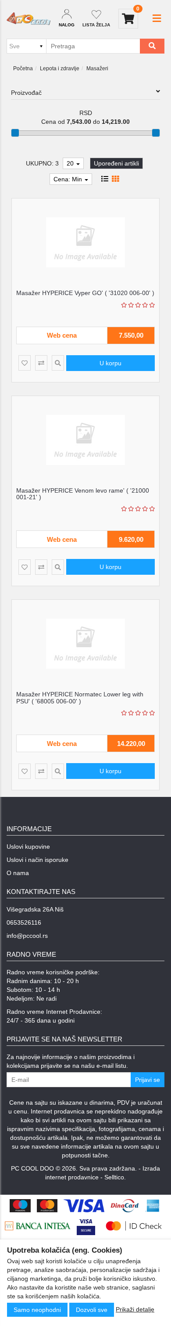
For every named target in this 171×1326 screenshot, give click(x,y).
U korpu (110, 363)
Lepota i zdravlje (59, 68)
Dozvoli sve (91, 1309)
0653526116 (24, 922)
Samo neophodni (37, 1309)
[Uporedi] (41, 363)
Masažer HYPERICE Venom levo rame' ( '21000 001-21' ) (82, 494)
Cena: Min (68, 179)
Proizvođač (26, 92)
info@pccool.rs (27, 935)
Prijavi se (147, 1079)
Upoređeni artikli (116, 163)
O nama (18, 872)
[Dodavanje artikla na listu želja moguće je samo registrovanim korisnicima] (24, 363)
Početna (23, 68)
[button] (157, 18)
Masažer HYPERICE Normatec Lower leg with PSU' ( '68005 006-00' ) (79, 697)
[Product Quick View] (58, 363)
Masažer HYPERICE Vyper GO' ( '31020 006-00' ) (85, 292)
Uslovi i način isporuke (37, 859)
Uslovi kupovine (28, 846)
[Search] (152, 46)
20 (71, 163)
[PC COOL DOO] (28, 18)
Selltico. (115, 1177)
